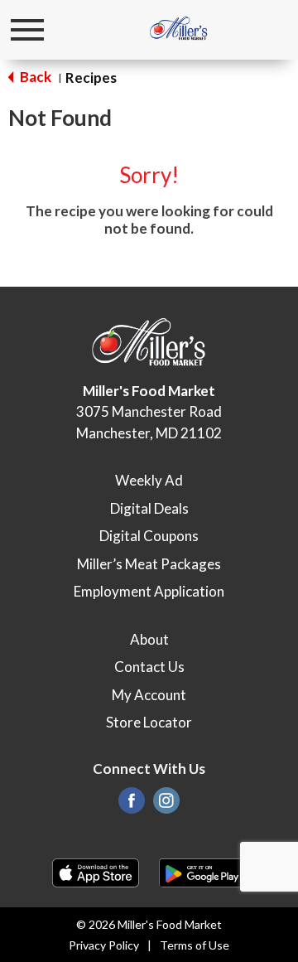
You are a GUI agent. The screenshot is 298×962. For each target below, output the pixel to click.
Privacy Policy (104, 945)
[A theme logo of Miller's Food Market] (178, 29)
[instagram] (166, 805)
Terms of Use (194, 945)
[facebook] (131, 805)
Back (34, 76)
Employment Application (149, 591)
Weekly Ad (149, 480)
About (149, 639)
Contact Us (149, 666)
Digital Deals (149, 508)
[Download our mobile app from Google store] (202, 871)
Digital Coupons (149, 535)
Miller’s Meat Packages (149, 564)
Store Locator (149, 722)
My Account (149, 694)
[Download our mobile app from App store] (95, 871)
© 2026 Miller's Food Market (149, 924)
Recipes (91, 77)
